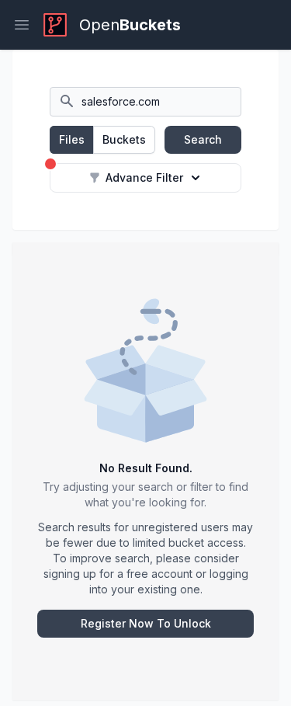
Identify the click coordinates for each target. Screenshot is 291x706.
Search (203, 139)
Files (72, 139)
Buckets (124, 139)
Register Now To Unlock (146, 623)
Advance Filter (144, 177)
